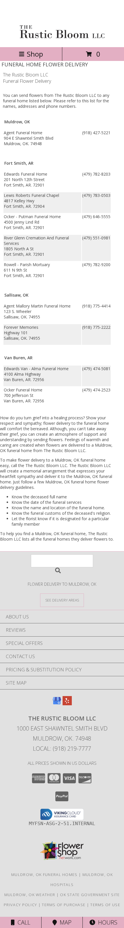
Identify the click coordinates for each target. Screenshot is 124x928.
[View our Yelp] (67, 703)
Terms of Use (105, 904)
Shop (35, 54)
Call (22, 922)
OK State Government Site (90, 894)
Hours (106, 922)
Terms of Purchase (63, 904)
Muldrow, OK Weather (29, 894)
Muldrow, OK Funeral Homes (44, 874)
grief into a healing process (58, 417)
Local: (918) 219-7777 (62, 748)
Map (64, 922)
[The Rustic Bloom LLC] (62, 38)
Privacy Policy (20, 904)
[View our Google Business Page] (56, 703)
